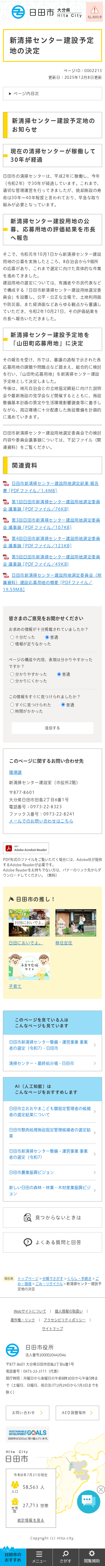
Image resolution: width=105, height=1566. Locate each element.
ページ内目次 (26, 94)
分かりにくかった (31, 681)
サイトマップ (52, 1328)
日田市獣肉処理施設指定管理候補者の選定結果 (50, 1133)
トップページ (28, 1278)
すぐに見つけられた (33, 705)
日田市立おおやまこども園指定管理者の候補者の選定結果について (50, 1111)
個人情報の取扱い (69, 1311)
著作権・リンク (22, 1320)
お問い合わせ (23, 1412)
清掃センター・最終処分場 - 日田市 (41, 1063)
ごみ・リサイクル (49, 1284)
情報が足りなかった (33, 644)
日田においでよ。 (26, 943)
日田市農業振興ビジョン (31, 1172)
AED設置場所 (74, 1412)
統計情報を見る (31, 1520)
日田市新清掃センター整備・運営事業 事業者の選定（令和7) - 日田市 (48, 1045)
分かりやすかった (31, 674)
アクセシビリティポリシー (65, 1320)
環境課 (15, 772)
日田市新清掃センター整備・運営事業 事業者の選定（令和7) (48, 1154)
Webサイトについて (30, 1311)
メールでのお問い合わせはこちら (41, 821)
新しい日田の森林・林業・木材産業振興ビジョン (50, 1191)
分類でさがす (52, 1278)
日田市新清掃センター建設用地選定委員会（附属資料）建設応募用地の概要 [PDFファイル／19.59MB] (52, 582)
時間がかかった (29, 711)
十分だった (25, 637)
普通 (54, 637)
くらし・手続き (79, 1278)
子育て (15, 986)
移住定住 (64, 943)
